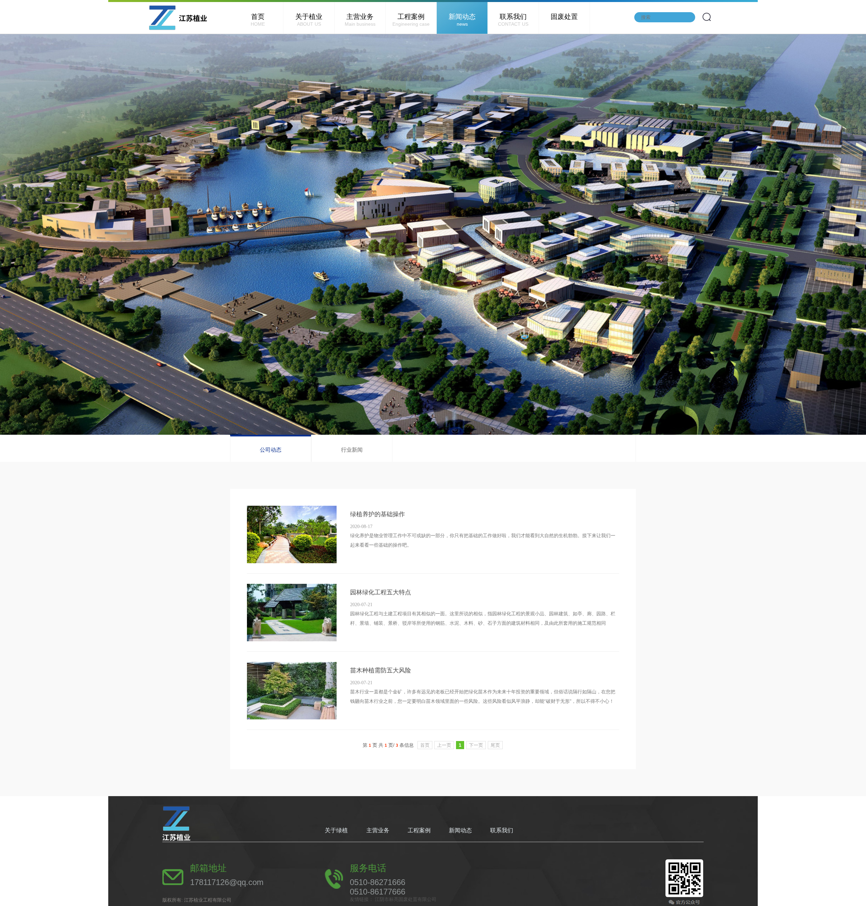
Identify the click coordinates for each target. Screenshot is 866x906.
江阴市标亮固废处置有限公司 (404, 899)
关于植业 (308, 20)
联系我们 (513, 20)
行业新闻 (352, 450)
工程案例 (411, 20)
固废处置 (564, 16)
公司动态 (270, 450)
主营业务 (360, 20)
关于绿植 (337, 830)
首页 (258, 20)
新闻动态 (462, 20)
